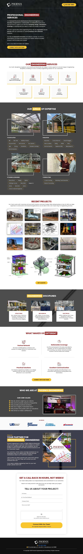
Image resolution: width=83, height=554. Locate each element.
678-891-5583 (42, 545)
